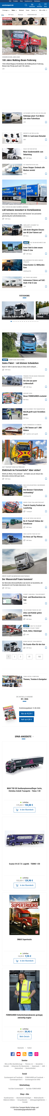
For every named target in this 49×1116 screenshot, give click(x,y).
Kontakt (6, 1066)
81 (29, 657)
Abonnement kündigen (23, 1098)
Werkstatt (21, 10)
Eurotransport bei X (16, 1080)
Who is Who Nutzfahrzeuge (13, 1064)
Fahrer (13, 10)
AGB (43, 1066)
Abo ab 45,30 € (26, 713)
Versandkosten (22, 1100)
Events (27, 10)
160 (39, 657)
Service (33, 10)
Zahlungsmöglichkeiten (37, 1100)
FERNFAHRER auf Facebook (34, 1077)
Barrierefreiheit (30, 1068)
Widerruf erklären (9, 1100)
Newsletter (39, 1064)
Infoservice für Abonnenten (20, 1066)
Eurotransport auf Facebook (13, 1077)
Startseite (20, 1048)
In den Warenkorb (26, 810)
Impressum (35, 1066)
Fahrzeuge (5, 10)
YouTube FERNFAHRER (33, 1089)
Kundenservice (28, 1)
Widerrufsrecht (39, 1098)
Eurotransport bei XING (32, 1080)
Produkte (15, 1)
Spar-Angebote (23, 736)
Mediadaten (37, 1)
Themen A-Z (29, 1064)
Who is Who (42, 10)
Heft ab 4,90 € (26, 719)
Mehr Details (24, 1036)
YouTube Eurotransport (15, 1089)
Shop (21, 1)
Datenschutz (19, 1068)
